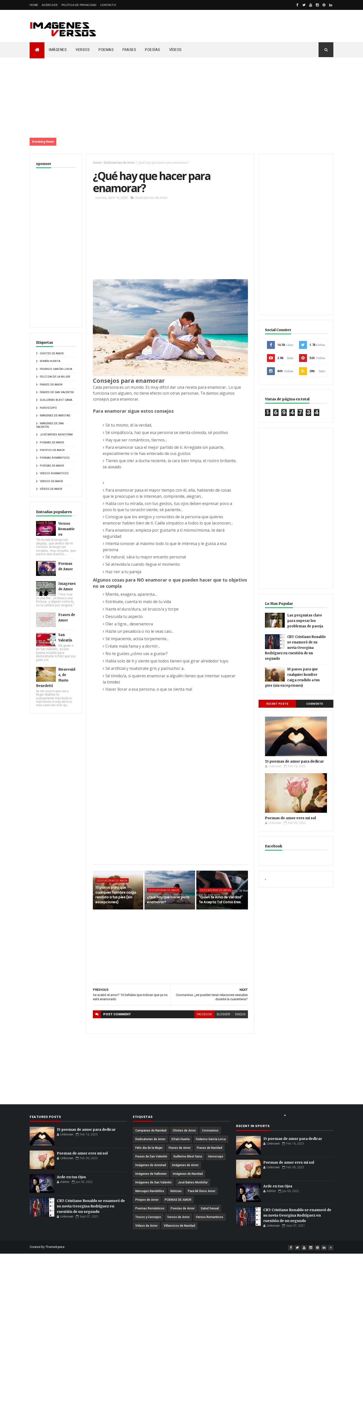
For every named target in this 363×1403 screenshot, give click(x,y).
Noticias (176, 1191)
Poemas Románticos (55, 457)
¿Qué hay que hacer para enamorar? (168, 900)
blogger (223, 1014)
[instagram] (317, 5)
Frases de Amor (51, 384)
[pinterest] (324, 5)
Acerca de (50, 4)
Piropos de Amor (52, 450)
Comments (314, 703)
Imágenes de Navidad (188, 1174)
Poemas (106, 50)
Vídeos (175, 50)
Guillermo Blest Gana (56, 400)
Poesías (152, 50)
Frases (129, 50)
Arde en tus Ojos (71, 1177)
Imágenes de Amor (185, 1165)
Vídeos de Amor (51, 489)
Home (34, 4)
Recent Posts (277, 703)
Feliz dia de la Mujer (55, 376)
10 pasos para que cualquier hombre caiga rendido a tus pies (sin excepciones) (115, 895)
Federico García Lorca (56, 369)
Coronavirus (210, 1130)
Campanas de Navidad (150, 1130)
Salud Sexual (210, 1208)
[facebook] (297, 5)
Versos (83, 50)
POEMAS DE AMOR (52, 442)
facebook (204, 1014)
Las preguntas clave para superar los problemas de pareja (305, 620)
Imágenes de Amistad (55, 415)
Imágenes (58, 50)
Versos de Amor (51, 481)
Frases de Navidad (209, 1148)
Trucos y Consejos (148, 1217)
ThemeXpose (54, 1247)
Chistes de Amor (52, 353)
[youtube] (310, 5)
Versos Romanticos (54, 473)
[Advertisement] (222, 26)
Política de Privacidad (79, 4)
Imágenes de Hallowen (151, 1174)
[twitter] (304, 5)
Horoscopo (48, 407)
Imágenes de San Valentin (153, 1182)
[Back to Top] (330, 1247)
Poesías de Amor (52, 465)
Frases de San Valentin (57, 392)
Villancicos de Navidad (179, 1225)
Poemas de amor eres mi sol (290, 818)
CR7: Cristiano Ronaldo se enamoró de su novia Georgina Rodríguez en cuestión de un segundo (295, 648)
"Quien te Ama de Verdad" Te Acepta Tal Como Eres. (221, 900)
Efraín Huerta (50, 361)
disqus (240, 1014)
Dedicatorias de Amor (119, 162)
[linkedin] (330, 5)
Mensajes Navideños (149, 1191)
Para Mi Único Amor (201, 1191)
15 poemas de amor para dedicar (294, 761)
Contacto (108, 4)
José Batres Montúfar (56, 434)
